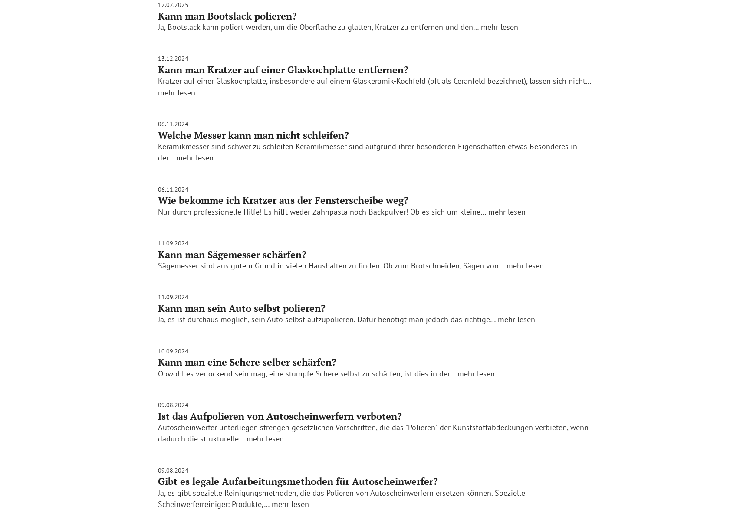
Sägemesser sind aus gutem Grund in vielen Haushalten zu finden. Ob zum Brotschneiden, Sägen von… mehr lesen (351, 266)
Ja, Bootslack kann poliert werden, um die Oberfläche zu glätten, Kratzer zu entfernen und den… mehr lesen (338, 27)
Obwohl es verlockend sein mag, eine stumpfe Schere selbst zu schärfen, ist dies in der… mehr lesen (326, 374)
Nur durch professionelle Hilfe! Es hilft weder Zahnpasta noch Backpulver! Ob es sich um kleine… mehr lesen (342, 212)
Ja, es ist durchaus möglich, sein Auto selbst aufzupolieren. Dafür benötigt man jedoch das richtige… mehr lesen (346, 319)
